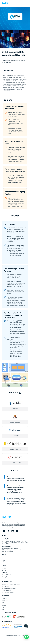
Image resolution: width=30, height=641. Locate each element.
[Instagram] (8, 531)
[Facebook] (4, 531)
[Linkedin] (13, 531)
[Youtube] (17, 531)
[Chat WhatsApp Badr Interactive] (26, 637)
